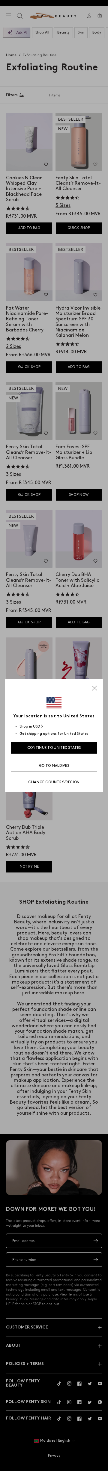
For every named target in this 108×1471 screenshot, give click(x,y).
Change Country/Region (54, 782)
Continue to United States (54, 747)
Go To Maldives (54, 765)
